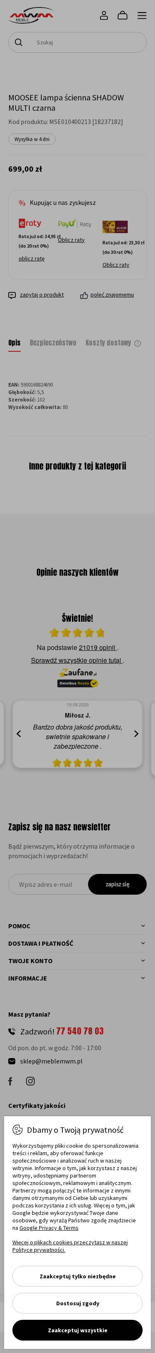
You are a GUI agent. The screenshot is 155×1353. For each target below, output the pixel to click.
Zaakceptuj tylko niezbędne (78, 1276)
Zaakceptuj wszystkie (77, 1330)
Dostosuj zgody (77, 1303)
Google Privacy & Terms (49, 1227)
